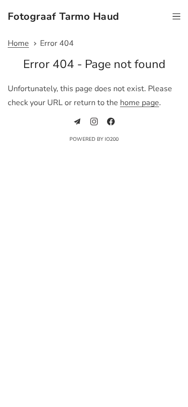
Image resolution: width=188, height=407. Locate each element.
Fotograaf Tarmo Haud (63, 17)
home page (139, 102)
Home (18, 43)
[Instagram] (94, 121)
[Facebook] (111, 121)
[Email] (77, 121)
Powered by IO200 (94, 139)
